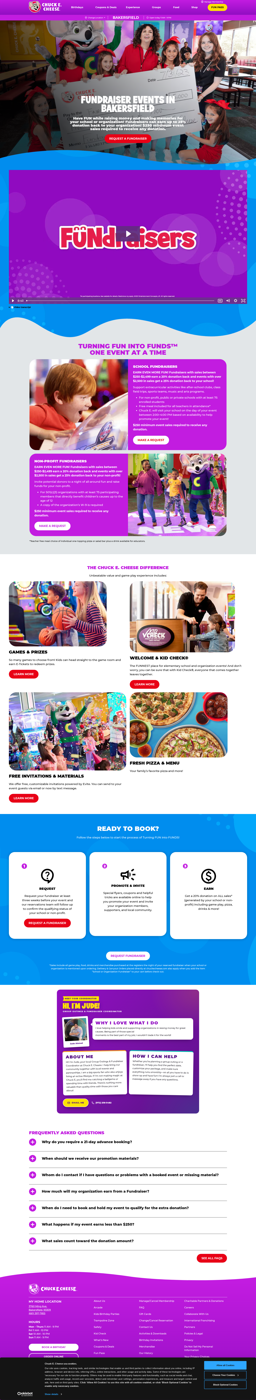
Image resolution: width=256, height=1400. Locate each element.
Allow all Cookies (225, 1365)
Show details (51, 1394)
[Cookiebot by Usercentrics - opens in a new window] (25, 1394)
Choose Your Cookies (223, 1375)
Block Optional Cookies (225, 1384)
